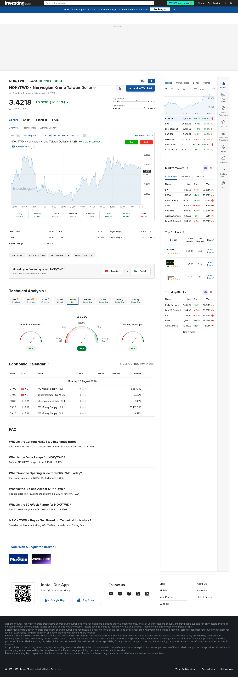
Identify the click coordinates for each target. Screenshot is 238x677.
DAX (167, 124)
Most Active (171, 176)
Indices (168, 83)
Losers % (199, 176)
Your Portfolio (167, 597)
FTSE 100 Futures (173, 149)
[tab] (16, 301)
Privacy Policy (208, 669)
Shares (206, 83)
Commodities (182, 83)
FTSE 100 (169, 118)
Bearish (115, 271)
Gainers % (186, 176)
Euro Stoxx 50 (171, 129)
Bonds (196, 83)
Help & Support (205, 597)
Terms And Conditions (186, 669)
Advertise (202, 590)
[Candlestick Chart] (12, 135)
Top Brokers (173, 232)
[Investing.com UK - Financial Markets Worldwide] (18, 3)
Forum (55, 119)
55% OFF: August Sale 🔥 (180, 3)
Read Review (210, 250)
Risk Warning (227, 669)
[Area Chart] (18, 135)
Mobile (163, 590)
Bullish (143, 271)
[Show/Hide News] (84, 135)
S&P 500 (169, 134)
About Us (202, 583)
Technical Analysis (26, 291)
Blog (162, 583)
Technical (40, 119)
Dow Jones (170, 144)
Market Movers (174, 168)
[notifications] (225, 3)
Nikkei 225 (170, 139)
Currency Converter (49, 128)
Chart (26, 119)
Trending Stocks (175, 292)
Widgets (164, 603)
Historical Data (29, 128)
